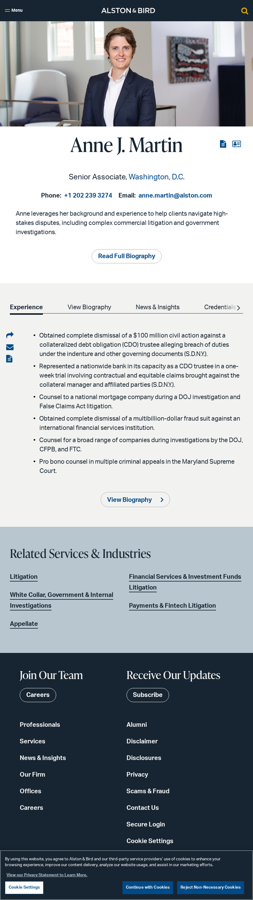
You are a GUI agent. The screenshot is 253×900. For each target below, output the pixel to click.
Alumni (136, 725)
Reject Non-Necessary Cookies (210, 888)
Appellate (24, 624)
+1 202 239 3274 (88, 196)
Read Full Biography (126, 256)
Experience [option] (26, 307)
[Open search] (244, 10)
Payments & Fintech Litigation (172, 606)
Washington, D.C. (157, 177)
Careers (31, 808)
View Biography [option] (89, 307)
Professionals (40, 725)
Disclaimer (142, 741)
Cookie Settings (149, 841)
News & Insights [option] (158, 307)
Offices (30, 791)
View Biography (130, 500)
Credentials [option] (220, 307)
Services (32, 741)
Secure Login (145, 825)
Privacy (137, 775)
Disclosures (143, 758)
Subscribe (148, 695)
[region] (126, 875)
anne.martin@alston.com (175, 196)
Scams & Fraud (147, 791)
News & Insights (43, 758)
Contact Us (142, 808)
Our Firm (32, 775)
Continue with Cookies (148, 888)
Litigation (24, 577)
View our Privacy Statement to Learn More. (46, 875)
